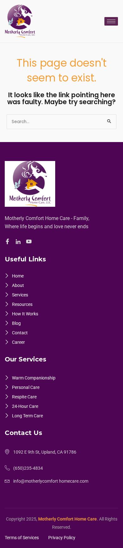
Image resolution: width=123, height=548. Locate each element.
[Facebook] (8, 241)
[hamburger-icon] (111, 21)
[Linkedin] (19, 241)
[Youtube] (29, 241)
